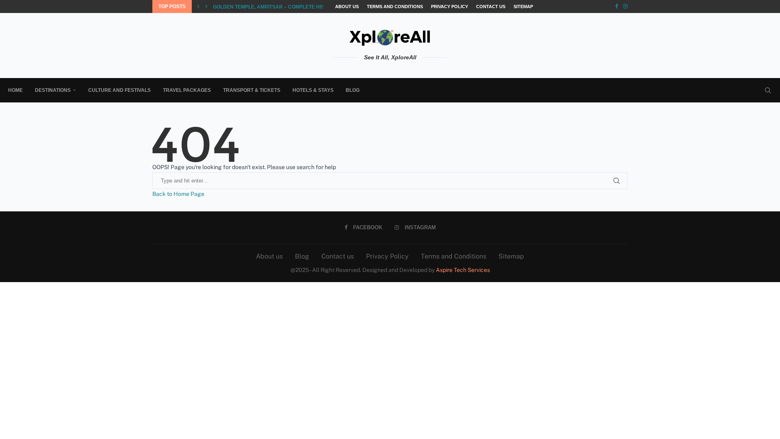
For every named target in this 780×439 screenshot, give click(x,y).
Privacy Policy (449, 6)
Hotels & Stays (313, 90)
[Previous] (198, 6)
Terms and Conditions (395, 6)
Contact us (490, 6)
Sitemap (523, 6)
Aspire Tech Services (463, 270)
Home (15, 90)
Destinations (53, 90)
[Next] (206, 6)
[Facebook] (616, 6)
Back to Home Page (178, 194)
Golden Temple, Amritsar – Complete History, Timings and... (294, 7)
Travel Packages (187, 90)
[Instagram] (625, 6)
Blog (353, 90)
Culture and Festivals (119, 90)
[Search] (768, 90)
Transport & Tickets (251, 90)
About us (347, 6)
